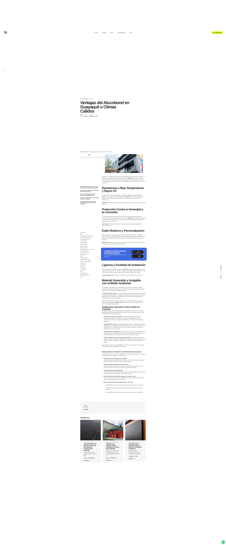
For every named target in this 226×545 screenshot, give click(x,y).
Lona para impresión (84, 252)
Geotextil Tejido (83, 247)
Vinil (81, 276)
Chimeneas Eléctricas (85, 239)
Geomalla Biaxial (83, 242)
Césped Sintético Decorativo (86, 235)
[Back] (5, 70)
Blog (86, 98)
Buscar (89, 154)
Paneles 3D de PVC (84, 258)
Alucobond (82, 98)
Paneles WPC (83, 263)
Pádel (81, 256)
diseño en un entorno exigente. (113, 298)
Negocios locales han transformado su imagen (119, 242)
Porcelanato (83, 269)
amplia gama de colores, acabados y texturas (123, 235)
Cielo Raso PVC (83, 241)
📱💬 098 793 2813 (217, 32)
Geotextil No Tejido (84, 246)
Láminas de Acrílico (84, 251)
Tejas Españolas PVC (84, 274)
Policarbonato (83, 268)
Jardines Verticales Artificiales (87, 249)
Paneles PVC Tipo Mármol (85, 261)
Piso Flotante (83, 264)
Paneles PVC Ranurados (85, 259)
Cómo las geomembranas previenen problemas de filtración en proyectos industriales (88, 202)
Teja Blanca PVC (83, 273)
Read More (86, 460)
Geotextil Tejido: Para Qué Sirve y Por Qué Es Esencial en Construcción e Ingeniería (90, 447)
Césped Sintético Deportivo (86, 237)
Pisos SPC (82, 266)
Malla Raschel (83, 254)
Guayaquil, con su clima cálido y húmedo (111, 176)
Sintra (81, 271)
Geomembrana (83, 244)
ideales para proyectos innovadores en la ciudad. (129, 272)
